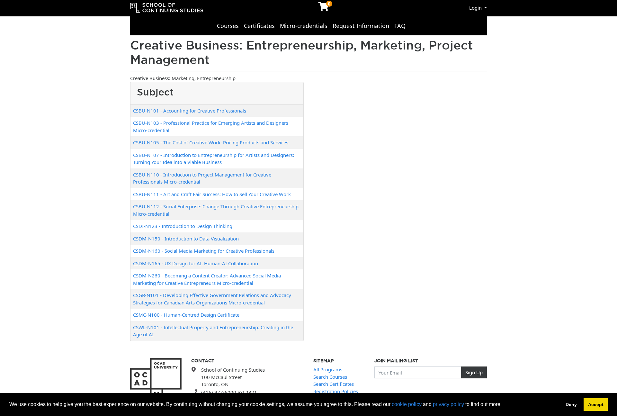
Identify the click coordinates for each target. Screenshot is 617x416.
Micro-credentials (303, 26)
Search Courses (330, 377)
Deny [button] (571, 404)
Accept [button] (596, 404)
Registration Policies (335, 391)
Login (476, 8)
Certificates (259, 26)
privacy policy (448, 404)
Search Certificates (333, 384)
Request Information (361, 26)
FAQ (400, 26)
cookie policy (407, 404)
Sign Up (474, 372)
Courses (228, 26)
